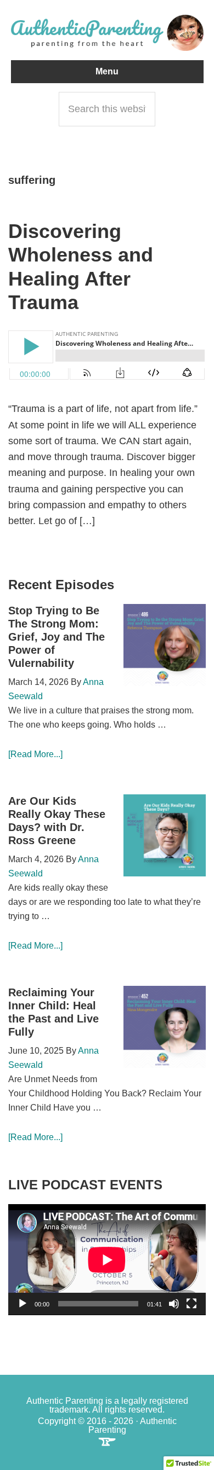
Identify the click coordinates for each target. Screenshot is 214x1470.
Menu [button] (107, 71)
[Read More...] (35, 754)
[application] (107, 1259)
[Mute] (173, 1303)
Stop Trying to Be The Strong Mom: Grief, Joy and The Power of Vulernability (56, 637)
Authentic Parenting (107, 33)
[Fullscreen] (191, 1303)
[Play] (22, 1303)
